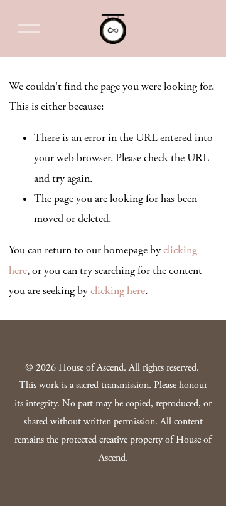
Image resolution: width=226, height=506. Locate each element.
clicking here (117, 291)
